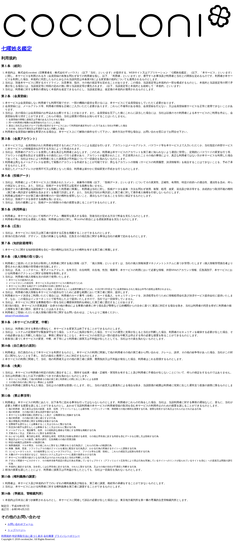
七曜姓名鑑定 (16, 48)
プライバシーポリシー (67, 536)
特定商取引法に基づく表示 (27, 536)
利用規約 (6, 536)
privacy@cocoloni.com (17, 315)
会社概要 (48, 536)
